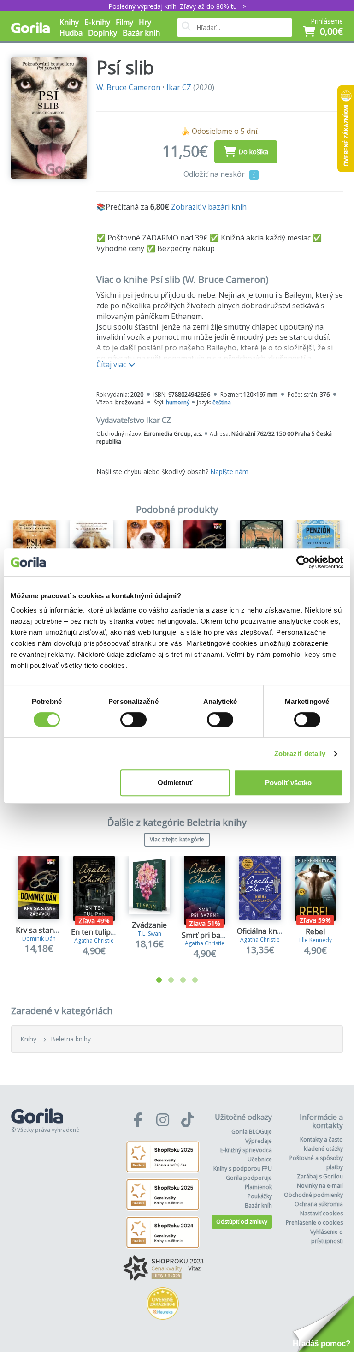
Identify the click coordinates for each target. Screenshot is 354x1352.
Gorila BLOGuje (251, 1132)
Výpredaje (258, 1141)
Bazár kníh (141, 33)
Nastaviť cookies (321, 1213)
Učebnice (260, 1159)
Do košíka (253, 151)
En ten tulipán (95, 932)
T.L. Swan (149, 933)
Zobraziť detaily (300, 753)
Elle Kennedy (315, 940)
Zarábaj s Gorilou (320, 1176)
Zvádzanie (149, 925)
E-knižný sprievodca (246, 1150)
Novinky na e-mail (320, 1186)
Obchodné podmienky (313, 1195)
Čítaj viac (112, 364)
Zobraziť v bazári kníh (209, 207)
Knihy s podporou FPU (242, 1168)
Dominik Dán (39, 939)
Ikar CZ (178, 87)
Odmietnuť (175, 783)
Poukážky (260, 1196)
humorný (177, 402)
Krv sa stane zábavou (52, 930)
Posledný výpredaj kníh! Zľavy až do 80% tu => (177, 6)
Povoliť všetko (288, 783)
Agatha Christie (94, 940)
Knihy (28, 1038)
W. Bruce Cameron (128, 87)
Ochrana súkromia (319, 1204)
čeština (221, 402)
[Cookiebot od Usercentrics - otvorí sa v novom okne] (303, 562)
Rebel (315, 931)
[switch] (133, 719)
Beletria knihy (71, 1038)
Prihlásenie (327, 21)
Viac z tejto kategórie (177, 839)
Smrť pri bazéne (209, 935)
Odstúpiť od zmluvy (241, 1222)
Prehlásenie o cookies (314, 1222)
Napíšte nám (229, 471)
